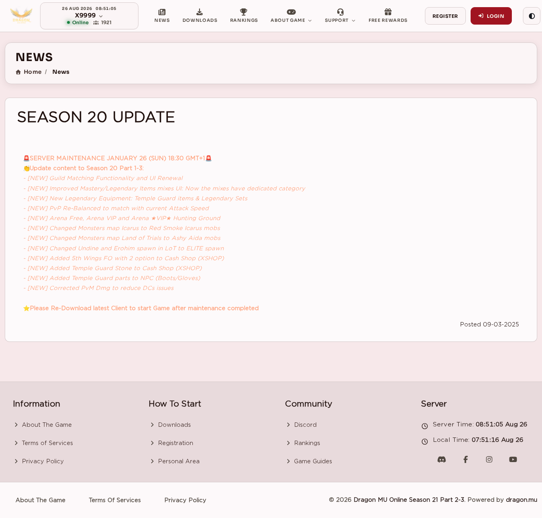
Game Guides (312, 461)
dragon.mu (521, 500)
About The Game (46, 425)
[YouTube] (513, 459)
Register (445, 16)
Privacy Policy (42, 461)
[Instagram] (489, 459)
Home (33, 71)
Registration (174, 443)
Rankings (306, 443)
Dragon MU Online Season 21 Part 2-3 (409, 500)
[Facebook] (465, 459)
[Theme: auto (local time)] (531, 16)
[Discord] (441, 459)
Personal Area (178, 461)
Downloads (173, 425)
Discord (304, 425)
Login (495, 16)
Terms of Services (46, 443)
